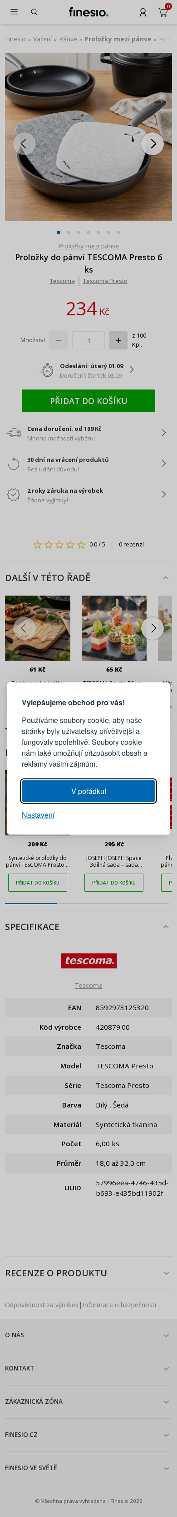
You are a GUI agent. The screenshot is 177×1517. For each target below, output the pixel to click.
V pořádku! (88, 791)
